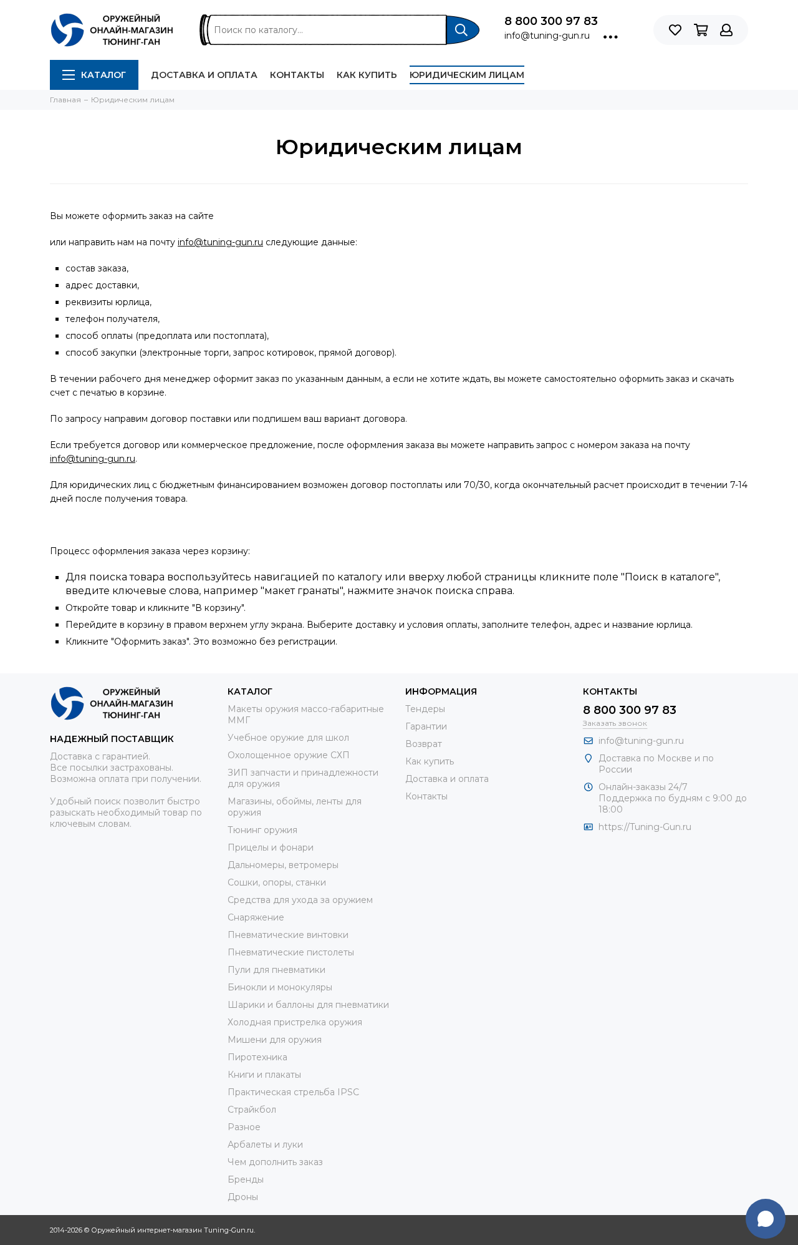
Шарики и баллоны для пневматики (308, 1004)
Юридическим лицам (467, 75)
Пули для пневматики (276, 969)
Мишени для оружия (275, 1039)
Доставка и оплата (204, 75)
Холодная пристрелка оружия (295, 1022)
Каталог (103, 75)
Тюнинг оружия (262, 830)
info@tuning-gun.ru (547, 35)
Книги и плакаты (264, 1074)
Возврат (423, 743)
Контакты (297, 75)
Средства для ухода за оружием (300, 900)
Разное (244, 1127)
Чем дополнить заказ (275, 1162)
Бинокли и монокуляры (280, 987)
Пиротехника (257, 1057)
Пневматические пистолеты (291, 952)
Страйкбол (252, 1109)
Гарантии (426, 726)
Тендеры (425, 709)
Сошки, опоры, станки (277, 882)
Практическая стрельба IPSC (293, 1092)
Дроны (243, 1197)
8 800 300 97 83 (551, 21)
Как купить (367, 75)
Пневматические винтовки (288, 934)
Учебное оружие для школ (288, 737)
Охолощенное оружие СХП (289, 755)
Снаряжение (256, 917)
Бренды (246, 1179)
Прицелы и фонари (271, 847)
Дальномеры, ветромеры (283, 865)
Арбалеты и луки (265, 1144)
